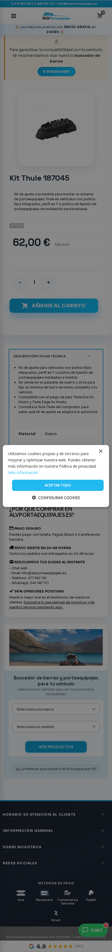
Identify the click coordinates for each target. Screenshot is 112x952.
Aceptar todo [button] (58, 485)
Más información (23, 472)
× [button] (100, 451)
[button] (56, 497)
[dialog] (56, 476)
